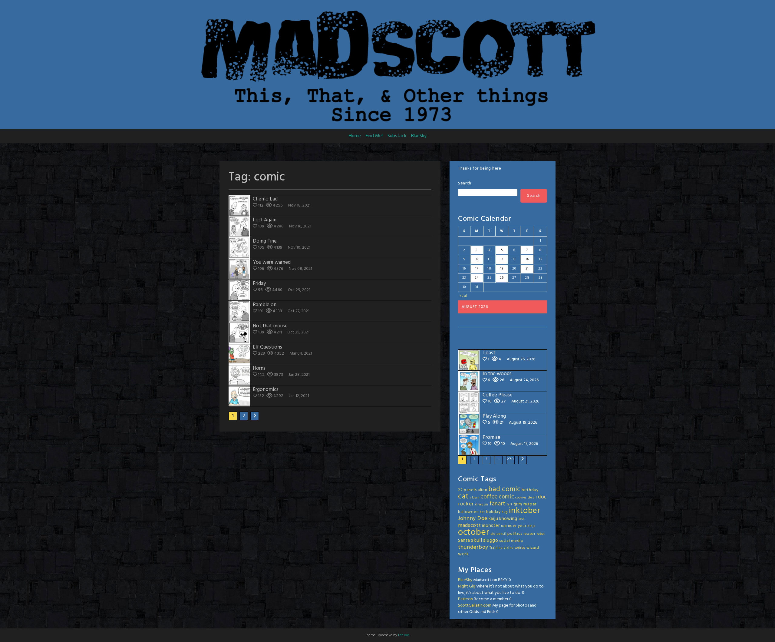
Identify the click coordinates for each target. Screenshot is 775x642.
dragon (481, 504)
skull (476, 540)
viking (508, 548)
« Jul (463, 296)
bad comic (504, 489)
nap (504, 526)
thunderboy (473, 547)
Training (496, 548)
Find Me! (374, 136)
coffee (488, 496)
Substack (397, 136)
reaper (529, 534)
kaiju (493, 518)
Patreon (465, 599)
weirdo (520, 548)
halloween (468, 511)
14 (527, 259)
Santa (464, 540)
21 (527, 268)
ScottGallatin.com (474, 605)
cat (463, 496)
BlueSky (419, 136)
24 (477, 277)
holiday (493, 511)
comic (506, 496)
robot (541, 534)
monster (491, 525)
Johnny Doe (472, 519)
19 (501, 268)
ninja (531, 526)
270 (510, 459)
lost (521, 519)
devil (532, 498)
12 (501, 259)
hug (505, 512)
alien (482, 490)
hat (482, 512)
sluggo (490, 540)
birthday (530, 490)
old (493, 534)
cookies (520, 497)
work (463, 554)
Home (355, 136)
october (474, 532)
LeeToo (403, 635)
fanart (498, 503)
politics (514, 533)
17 (476, 268)
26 (502, 277)
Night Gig (466, 586)
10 (476, 259)
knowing (508, 518)
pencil (501, 534)
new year (517, 525)
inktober (525, 511)
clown (475, 497)
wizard (532, 548)
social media (511, 541)
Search (464, 183)
